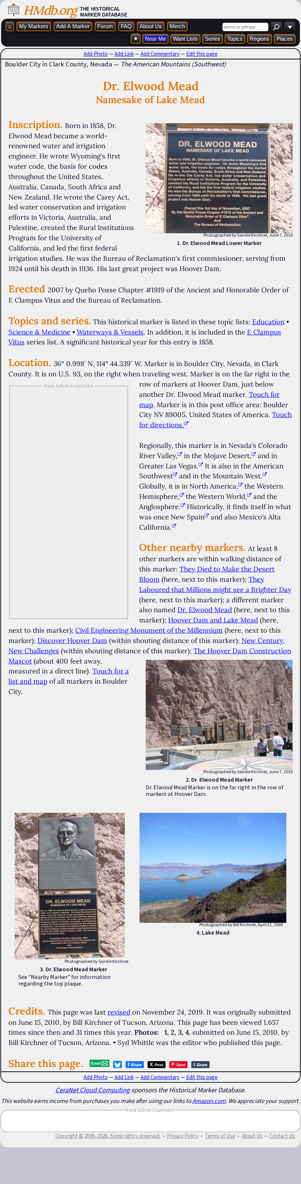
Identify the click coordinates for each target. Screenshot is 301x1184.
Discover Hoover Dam (72, 640)
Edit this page (202, 54)
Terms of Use (220, 1136)
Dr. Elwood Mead (204, 609)
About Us (150, 26)
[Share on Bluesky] (117, 1064)
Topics (235, 39)
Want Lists (185, 39)
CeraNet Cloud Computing (92, 1090)
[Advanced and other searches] (289, 27)
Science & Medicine (39, 332)
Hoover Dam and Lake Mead (213, 619)
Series (212, 39)
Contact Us (282, 1136)
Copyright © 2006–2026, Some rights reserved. (107, 1136)
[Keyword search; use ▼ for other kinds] (276, 27)
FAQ (126, 26)
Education (268, 321)
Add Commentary (160, 54)
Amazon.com (209, 1101)
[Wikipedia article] (180, 455)
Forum (105, 26)
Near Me (155, 39)
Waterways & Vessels (110, 332)
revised (119, 1012)
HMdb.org (49, 10)
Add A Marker (73, 26)
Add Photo (96, 54)
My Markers (33, 26)
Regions (259, 39)
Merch (177, 26)
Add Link (124, 54)
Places (284, 39)
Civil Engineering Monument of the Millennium (149, 630)
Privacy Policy (182, 1136)
